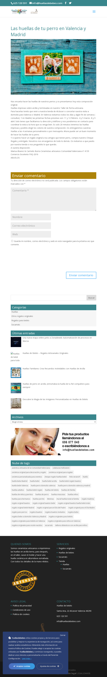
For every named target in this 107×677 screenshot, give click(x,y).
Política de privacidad (22, 605)
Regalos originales (67, 548)
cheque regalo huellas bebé (56, 477)
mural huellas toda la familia (68, 499)
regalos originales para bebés (61, 516)
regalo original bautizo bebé (44, 503)
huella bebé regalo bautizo (70, 481)
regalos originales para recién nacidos (27, 525)
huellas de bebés (52, 490)
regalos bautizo (36, 512)
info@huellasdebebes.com (68, 621)
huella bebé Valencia (20, 485)
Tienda (62, 561)
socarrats (49, 525)
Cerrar (62, 635)
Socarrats (15, 324)
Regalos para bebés (20, 320)
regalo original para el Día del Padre (51, 507)
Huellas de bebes (66, 552)
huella (85, 477)
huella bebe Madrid (19, 481)
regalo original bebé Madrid (23, 507)
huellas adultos (18, 490)
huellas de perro (42, 494)
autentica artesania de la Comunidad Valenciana (31, 468)
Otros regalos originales (22, 316)
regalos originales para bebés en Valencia (28, 521)
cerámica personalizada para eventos (27, 477)
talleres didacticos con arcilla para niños (71, 525)
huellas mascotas (58, 494)
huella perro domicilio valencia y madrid (74, 485)
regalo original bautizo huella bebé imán (74, 503)
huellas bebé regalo (34, 490)
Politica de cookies (21, 614)
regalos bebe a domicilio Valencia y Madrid (29, 516)
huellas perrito (38, 499)
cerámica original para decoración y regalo (29, 472)
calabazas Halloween (61, 468)
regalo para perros (19, 512)
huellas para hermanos (21, 499)
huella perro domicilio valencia (43, 485)
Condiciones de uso (21, 610)
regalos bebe (73, 512)
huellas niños (73, 494)
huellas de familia (68, 490)
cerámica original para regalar (61, 472)
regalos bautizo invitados (55, 512)
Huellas (14, 311)
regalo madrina (88, 499)
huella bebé (34, 481)
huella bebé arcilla (49, 481)
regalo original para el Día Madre (81, 507)
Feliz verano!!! (74, 477)
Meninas (50, 499)
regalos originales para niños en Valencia (64, 521)
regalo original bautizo (21, 503)
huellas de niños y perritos (22, 494)
